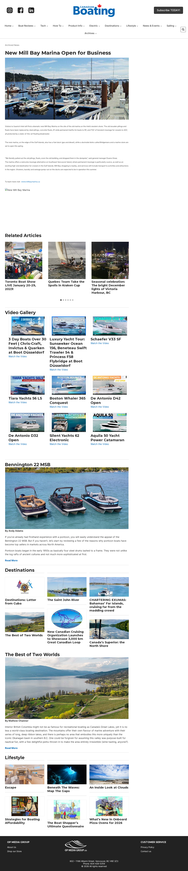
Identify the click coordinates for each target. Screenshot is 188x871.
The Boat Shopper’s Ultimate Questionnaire (65, 824)
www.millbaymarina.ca (30, 182)
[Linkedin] (31, 10)
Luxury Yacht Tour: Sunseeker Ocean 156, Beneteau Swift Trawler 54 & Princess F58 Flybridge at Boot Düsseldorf (68, 352)
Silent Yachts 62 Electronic (64, 437)
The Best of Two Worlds (24, 635)
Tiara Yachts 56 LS (25, 398)
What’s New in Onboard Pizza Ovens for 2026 (108, 821)
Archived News (12, 45)
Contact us (146, 851)
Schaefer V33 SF (106, 339)
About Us (11, 847)
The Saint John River (63, 600)
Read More (11, 560)
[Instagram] (9, 10)
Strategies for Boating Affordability (22, 821)
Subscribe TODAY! (168, 10)
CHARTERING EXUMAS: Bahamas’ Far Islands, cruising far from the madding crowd (107, 605)
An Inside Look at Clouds (108, 787)
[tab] (61, 300)
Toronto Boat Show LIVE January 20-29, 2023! (20, 285)
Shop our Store (14, 851)
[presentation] (23, 260)
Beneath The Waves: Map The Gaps (63, 789)
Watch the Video (18, 356)
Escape (10, 787)
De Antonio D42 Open (106, 400)
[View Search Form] (183, 29)
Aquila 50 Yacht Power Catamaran (107, 437)
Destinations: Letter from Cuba (20, 601)
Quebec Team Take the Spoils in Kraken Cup (66, 283)
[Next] (124, 269)
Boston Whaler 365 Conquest (67, 400)
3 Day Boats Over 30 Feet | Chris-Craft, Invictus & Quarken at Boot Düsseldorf (27, 345)
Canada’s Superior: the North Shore (107, 644)
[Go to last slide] (9, 269)
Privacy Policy (147, 847)
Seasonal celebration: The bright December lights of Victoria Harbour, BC (108, 287)
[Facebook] (20, 10)
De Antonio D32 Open (23, 437)
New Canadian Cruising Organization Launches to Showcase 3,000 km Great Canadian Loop (65, 637)
